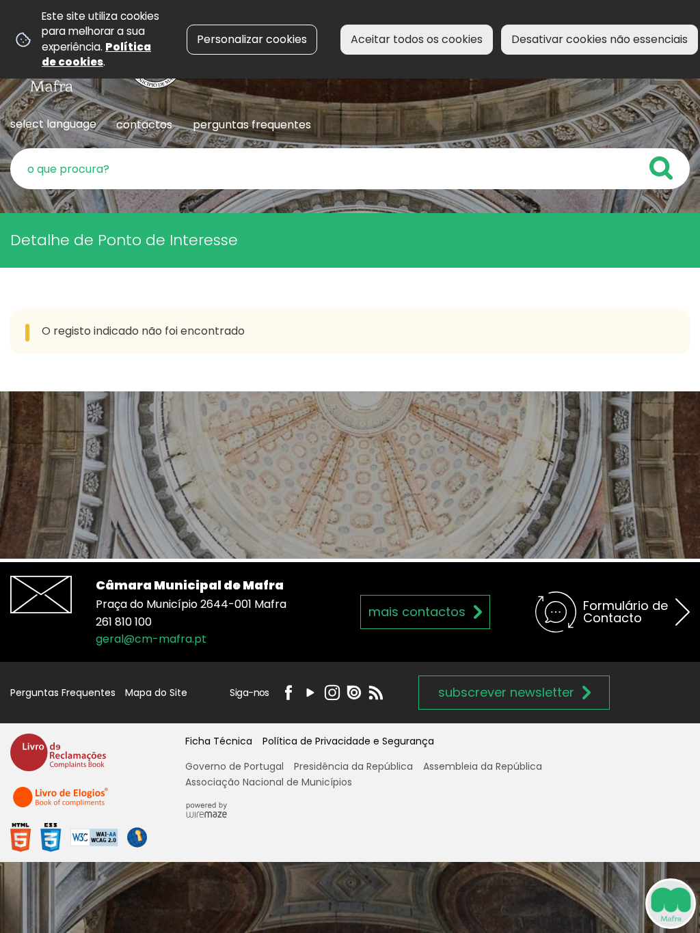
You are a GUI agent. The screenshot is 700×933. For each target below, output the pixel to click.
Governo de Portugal (234, 766)
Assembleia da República (482, 766)
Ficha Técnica (218, 741)
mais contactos (417, 611)
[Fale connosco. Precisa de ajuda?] (544, 903)
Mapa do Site (156, 692)
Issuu (354, 693)
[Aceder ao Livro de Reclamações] (58, 758)
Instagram (332, 693)
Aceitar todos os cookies (417, 39)
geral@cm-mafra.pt (151, 639)
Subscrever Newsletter (506, 692)
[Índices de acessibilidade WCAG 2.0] (78, 837)
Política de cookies (96, 54)
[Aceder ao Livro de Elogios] (61, 803)
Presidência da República (353, 766)
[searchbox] (350, 168)
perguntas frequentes (252, 125)
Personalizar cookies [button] (252, 39)
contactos (144, 125)
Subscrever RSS (376, 693)
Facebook (288, 693)
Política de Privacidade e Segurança (348, 741)
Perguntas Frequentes (63, 692)
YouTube (310, 693)
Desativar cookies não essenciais (599, 39)
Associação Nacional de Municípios (268, 782)
